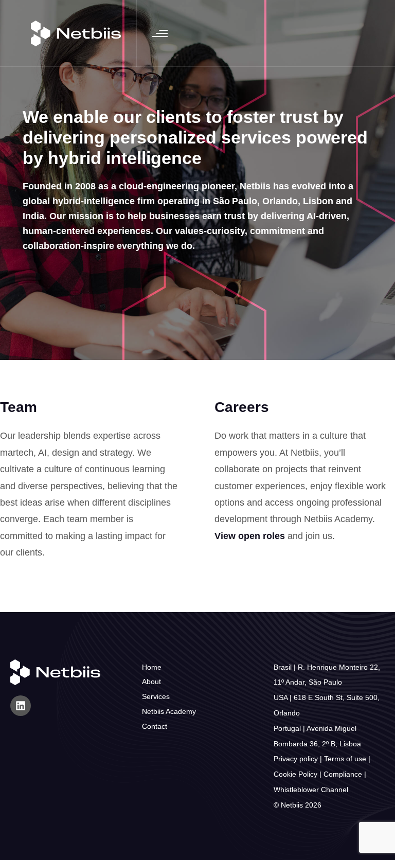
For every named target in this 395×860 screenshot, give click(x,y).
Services (156, 696)
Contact (154, 726)
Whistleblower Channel (311, 789)
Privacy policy (296, 759)
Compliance (343, 774)
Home (151, 667)
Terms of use (345, 759)
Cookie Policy (295, 774)
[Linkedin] (20, 705)
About (151, 681)
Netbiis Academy (169, 711)
